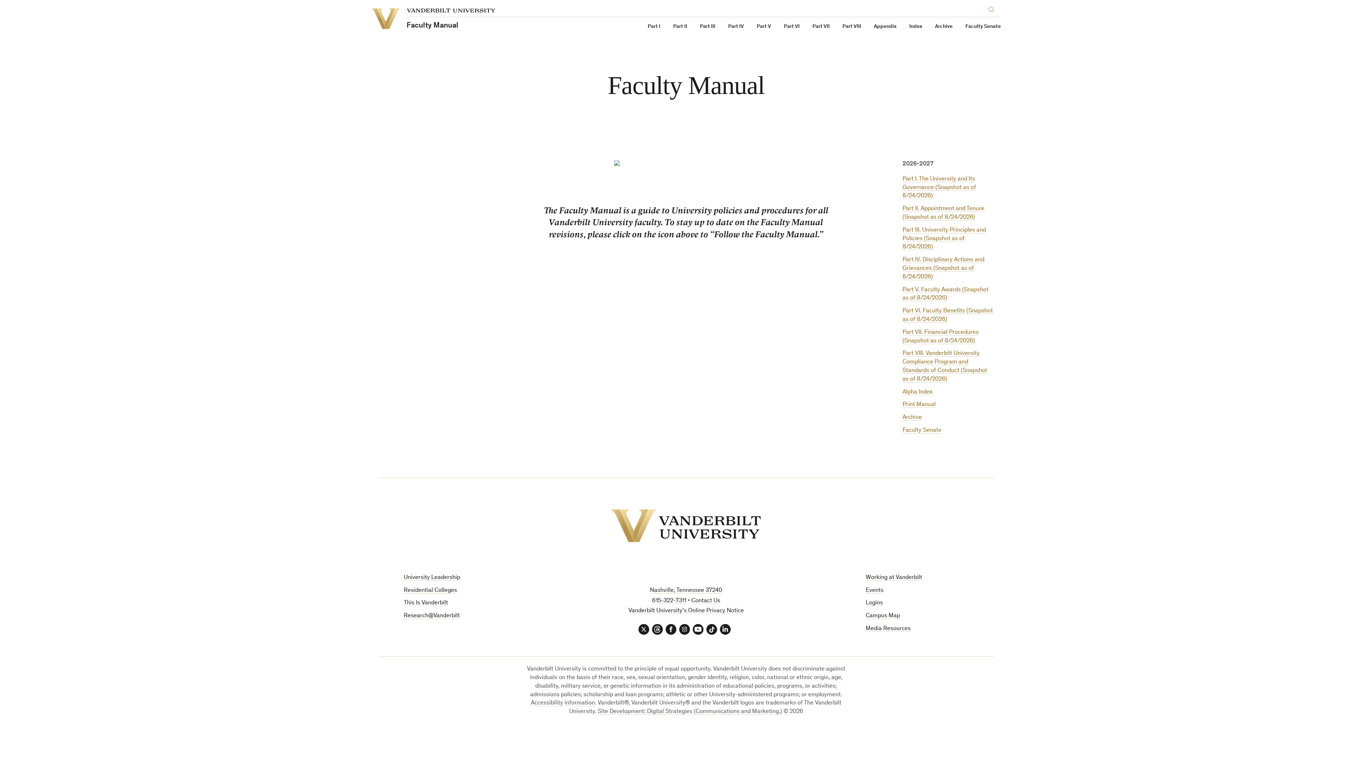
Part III (707, 26)
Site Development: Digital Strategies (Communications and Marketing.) (690, 712)
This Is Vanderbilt (426, 603)
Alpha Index (918, 392)
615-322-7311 (669, 601)
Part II (680, 26)
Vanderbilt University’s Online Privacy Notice (686, 611)
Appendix (885, 26)
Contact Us (705, 601)
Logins (874, 603)
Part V (764, 26)
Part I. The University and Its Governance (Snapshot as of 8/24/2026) (939, 187)
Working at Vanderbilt (894, 578)
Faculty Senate (983, 26)
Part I (654, 26)
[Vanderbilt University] (686, 526)
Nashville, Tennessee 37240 (686, 591)
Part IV (736, 26)
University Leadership (432, 578)
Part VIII (851, 26)
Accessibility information (563, 703)
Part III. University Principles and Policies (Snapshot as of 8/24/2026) (944, 239)
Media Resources (888, 629)
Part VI (792, 26)
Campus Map (883, 616)
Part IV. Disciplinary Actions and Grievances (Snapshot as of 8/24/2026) (943, 268)
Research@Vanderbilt (432, 616)
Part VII (821, 26)
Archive (944, 26)
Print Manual (919, 405)
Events (875, 591)
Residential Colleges (430, 591)
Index (915, 26)
